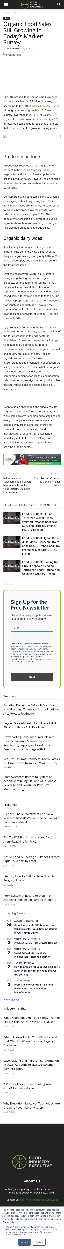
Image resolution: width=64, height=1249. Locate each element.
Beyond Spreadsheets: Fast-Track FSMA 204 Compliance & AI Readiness (30, 725)
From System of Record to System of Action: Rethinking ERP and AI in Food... (29, 898)
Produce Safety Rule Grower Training (35, 942)
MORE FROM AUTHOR (44, 505)
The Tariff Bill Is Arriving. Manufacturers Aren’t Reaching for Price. (30, 839)
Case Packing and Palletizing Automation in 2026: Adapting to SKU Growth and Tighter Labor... (31, 1065)
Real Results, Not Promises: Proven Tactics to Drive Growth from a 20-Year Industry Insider (31, 763)
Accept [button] (24, 1242)
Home (6, 12)
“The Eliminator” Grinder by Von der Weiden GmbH (47, 482)
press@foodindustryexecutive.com (39, 1199)
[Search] (59, 4)
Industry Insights (14, 1008)
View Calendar (11, 999)
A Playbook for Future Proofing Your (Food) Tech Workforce (27, 1086)
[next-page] (11, 582)
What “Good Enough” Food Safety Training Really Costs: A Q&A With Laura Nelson (32, 1020)
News (15, 12)
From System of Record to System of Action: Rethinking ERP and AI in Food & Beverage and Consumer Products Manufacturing (29, 783)
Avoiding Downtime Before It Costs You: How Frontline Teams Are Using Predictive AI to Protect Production (31, 709)
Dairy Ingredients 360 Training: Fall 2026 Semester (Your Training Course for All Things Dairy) (35, 928)
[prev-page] (5, 582)
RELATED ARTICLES (15, 505)
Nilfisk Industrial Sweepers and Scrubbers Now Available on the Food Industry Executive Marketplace (17, 485)
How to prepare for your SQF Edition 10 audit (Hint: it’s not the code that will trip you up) (37, 970)
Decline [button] (39, 1242)
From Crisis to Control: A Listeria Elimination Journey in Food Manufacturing (33, 988)
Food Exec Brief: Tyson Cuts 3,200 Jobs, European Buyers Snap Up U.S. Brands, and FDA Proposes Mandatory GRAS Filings (41, 545)
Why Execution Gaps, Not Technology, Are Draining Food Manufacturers (31, 1105)
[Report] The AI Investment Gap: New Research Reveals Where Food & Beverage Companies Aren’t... (31, 818)
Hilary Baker (12, 48)
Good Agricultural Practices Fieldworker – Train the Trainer (32, 954)
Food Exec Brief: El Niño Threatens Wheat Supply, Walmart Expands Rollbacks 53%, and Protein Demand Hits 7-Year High (40, 521)
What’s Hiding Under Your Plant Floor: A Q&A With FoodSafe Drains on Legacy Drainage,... (30, 1041)
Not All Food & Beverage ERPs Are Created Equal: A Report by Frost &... (31, 859)
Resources (10, 805)
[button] (5, 4)
